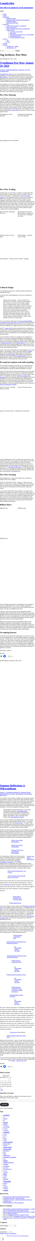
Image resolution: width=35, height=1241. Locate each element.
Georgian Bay (8, 1142)
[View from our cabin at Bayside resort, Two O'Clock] (17, 876)
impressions (7, 1149)
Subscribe (4, 1104)
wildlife (5, 1188)
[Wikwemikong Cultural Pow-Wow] (17, 936)
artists (13, 354)
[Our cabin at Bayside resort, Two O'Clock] (17, 872)
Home (4, 14)
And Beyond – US (11, 48)
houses (5, 1145)
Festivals (4, 1134)
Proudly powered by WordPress (8, 1233)
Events (8, 42)
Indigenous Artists (11, 18)
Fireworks (5, 1135)
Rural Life (6, 24)
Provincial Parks (7, 1169)
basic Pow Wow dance (13, 110)
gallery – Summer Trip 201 (19, 1060)
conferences (5, 1130)
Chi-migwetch (13, 1032)
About (5, 15)
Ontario (5, 43)
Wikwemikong (4, 77)
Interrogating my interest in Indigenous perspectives (16, 1196)
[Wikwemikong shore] (17, 903)
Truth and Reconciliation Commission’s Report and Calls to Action (16, 321)
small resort (7, 884)
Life (8, 40)
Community (5, 1128)
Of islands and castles (15, 36)
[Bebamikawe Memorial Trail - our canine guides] (17, 898)
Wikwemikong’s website (17, 817)
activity (6, 1115)
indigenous (21, 70)
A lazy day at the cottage (16, 31)
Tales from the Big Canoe (14, 466)
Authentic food (7, 1201)
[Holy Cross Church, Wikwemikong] (17, 841)
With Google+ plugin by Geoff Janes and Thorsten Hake (17, 1235)
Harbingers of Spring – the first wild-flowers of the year (17, 1199)
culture (16, 70)
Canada (5, 1124)
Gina (7, 71)
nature (5, 1161)
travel (5, 1183)
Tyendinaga (3, 71)
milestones (6, 1155)
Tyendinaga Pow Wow (6, 74)
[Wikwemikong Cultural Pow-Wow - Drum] (17, 1036)
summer (5, 1179)
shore (5, 1174)
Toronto (7, 1181)
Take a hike (13, 33)
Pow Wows (19, 822)
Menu (2, 11)
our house (5, 1167)
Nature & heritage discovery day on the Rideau (22, 34)
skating (5, 1175)
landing (4, 1152)
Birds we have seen (12, 27)
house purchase (6, 1143)
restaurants (5, 1172)
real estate (5, 1170)
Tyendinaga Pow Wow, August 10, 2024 (13, 1198)
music (4, 1158)
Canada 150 (8, 328)
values (4, 1185)
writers (8, 354)
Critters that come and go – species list (16, 25)
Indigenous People (25, 792)
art (4, 1120)
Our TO (5, 39)
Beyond (5, 45)
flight (4, 1137)
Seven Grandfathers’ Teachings (10, 861)
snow (4, 1177)
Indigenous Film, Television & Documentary (18, 20)
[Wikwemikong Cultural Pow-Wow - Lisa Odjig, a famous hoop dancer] (17, 989)
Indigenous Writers (11, 21)
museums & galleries (9, 1157)
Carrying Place (6, 1127)
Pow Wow (27, 70)
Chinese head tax (20, 342)
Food (5, 1139)
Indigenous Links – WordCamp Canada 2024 (15, 1217)
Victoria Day (5, 1186)
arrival (5, 1119)
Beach (5, 1122)
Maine (4, 1153)
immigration (7, 1147)
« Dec (1, 1090)
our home (6, 1166)
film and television (21, 355)
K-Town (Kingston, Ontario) (17, 37)
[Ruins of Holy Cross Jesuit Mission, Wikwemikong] (17, 851)
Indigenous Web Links (12, 23)
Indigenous (6, 17)
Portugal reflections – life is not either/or (13, 1202)
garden (5, 1140)
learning (30, 351)
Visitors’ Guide (10, 30)
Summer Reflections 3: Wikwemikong (12, 787)
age (4, 1117)
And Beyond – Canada (12, 46)
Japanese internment (6, 342)
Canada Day (6, 1125)
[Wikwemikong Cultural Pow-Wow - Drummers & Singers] (17, 942)
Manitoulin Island (4, 794)
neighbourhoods (8, 1162)
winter (5, 1190)
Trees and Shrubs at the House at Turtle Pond (18, 28)
